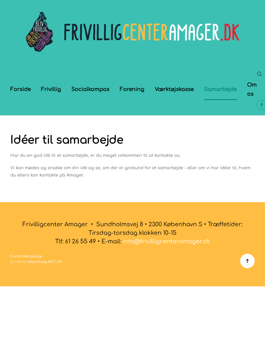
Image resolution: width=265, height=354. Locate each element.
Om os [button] (252, 89)
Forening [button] (132, 89)
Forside (20, 89)
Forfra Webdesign (26, 256)
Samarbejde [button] (220, 89)
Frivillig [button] (51, 89)
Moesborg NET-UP (45, 262)
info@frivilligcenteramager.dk (166, 241)
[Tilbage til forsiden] (132, 31)
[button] (259, 73)
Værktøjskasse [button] (174, 89)
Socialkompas (90, 89)
